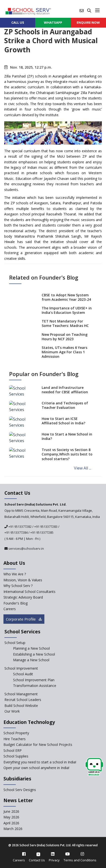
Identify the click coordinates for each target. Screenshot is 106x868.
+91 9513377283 (45, 526)
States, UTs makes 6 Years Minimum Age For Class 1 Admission (64, 352)
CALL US (17, 22)
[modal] (94, 766)
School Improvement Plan (33, 680)
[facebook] (24, 854)
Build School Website (21, 705)
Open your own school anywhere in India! (36, 767)
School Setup (14, 642)
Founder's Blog (15, 603)
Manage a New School (31, 660)
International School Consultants (29, 591)
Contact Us (37, 860)
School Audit (23, 674)
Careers (9, 608)
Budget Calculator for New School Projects (37, 744)
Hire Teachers (14, 738)
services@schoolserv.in (26, 548)
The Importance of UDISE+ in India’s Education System (67, 310)
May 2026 (11, 817)
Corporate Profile (21, 619)
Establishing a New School (34, 654)
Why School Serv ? (18, 585)
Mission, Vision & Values (22, 580)
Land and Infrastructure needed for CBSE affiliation (65, 389)
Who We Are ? (14, 574)
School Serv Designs (19, 789)
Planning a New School (31, 648)
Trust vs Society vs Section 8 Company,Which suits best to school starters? (67, 454)
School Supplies (15, 756)
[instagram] (82, 854)
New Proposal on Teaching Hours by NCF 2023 (65, 336)
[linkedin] (52, 854)
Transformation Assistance (34, 685)
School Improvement (21, 668)
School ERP (12, 750)
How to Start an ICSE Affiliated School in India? (63, 420)
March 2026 (12, 828)
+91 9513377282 (20, 526)
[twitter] (38, 854)
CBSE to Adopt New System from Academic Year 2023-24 (66, 297)
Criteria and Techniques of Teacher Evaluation (65, 405)
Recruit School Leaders (22, 699)
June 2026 (11, 811)
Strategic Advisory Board (23, 597)
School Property (16, 733)
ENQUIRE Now (88, 22)
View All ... (82, 468)
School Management (21, 694)
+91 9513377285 (41, 532)
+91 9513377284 (16, 532)
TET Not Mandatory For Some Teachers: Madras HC (65, 323)
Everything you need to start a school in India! (39, 762)
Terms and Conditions (80, 860)
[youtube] (67, 854)
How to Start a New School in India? (67, 436)
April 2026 (11, 823)
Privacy (54, 860)
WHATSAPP (53, 22)
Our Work (12, 711)
